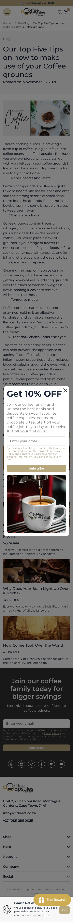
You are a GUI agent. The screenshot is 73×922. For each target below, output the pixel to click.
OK (64, 910)
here (47, 915)
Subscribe (36, 468)
